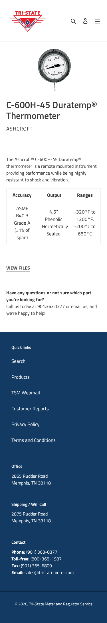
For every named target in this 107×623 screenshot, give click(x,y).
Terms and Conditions (33, 440)
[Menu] (97, 20)
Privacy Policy (25, 424)
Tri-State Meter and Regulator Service (60, 604)
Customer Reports (30, 408)
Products (20, 377)
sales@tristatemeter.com (49, 572)
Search (18, 361)
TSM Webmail (25, 392)
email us (79, 306)
